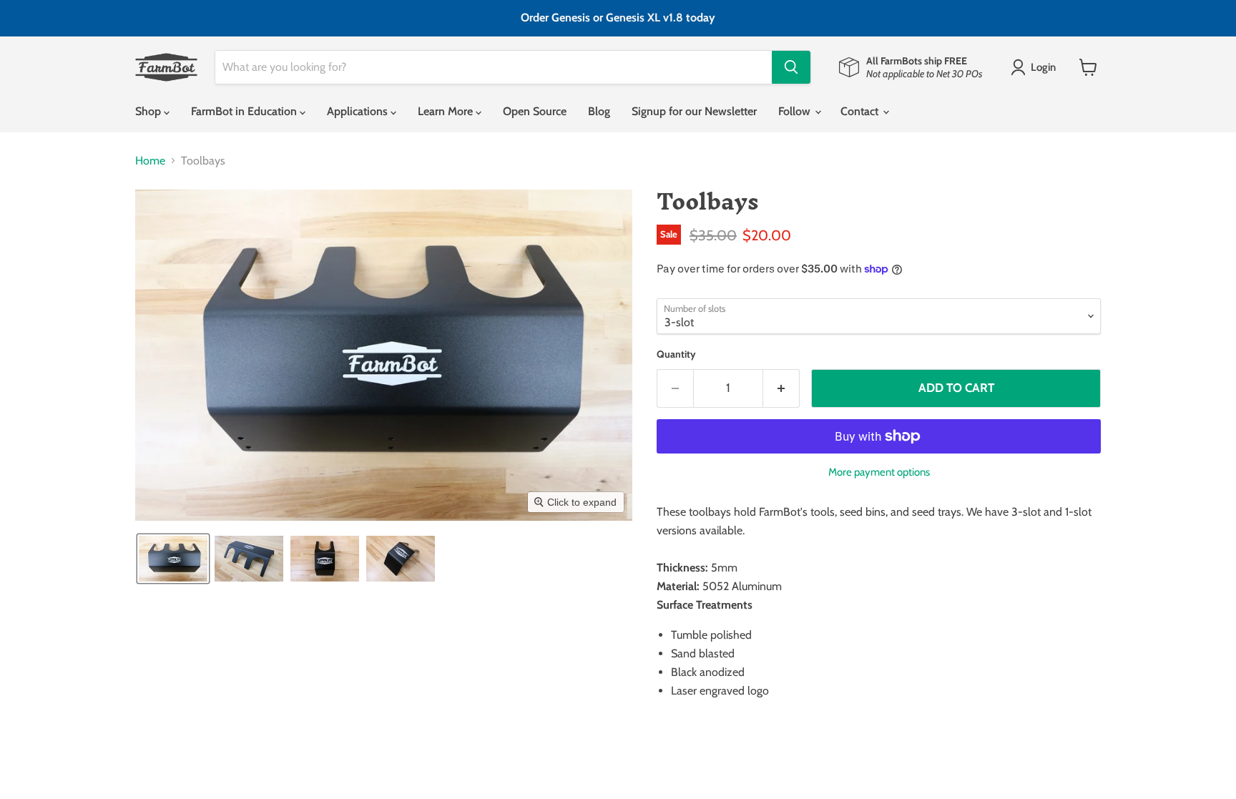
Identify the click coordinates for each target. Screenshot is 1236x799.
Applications (359, 111)
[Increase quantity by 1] (781, 388)
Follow (795, 111)
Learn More (447, 111)
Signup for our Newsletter (694, 111)
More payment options (879, 472)
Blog (599, 111)
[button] (1036, 67)
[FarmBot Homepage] (166, 67)
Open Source (534, 111)
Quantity (676, 354)
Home (150, 160)
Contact (860, 111)
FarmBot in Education (245, 111)
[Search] (791, 67)
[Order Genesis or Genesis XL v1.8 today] (618, 18)
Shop (149, 111)
